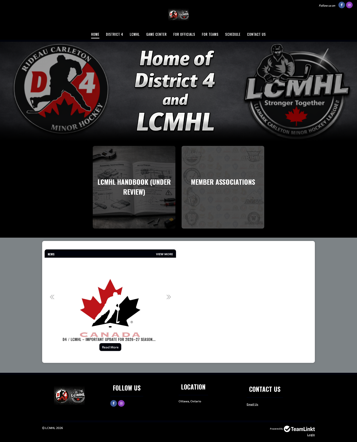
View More (164, 254)
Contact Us (256, 34)
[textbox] (110, 246)
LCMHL (135, 34)
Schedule (232, 34)
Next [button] (169, 297)
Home (95, 34)
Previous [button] (52, 297)
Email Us (252, 404)
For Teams (210, 34)
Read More (110, 347)
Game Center (156, 34)
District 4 (114, 34)
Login (311, 434)
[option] (110, 307)
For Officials (184, 34)
